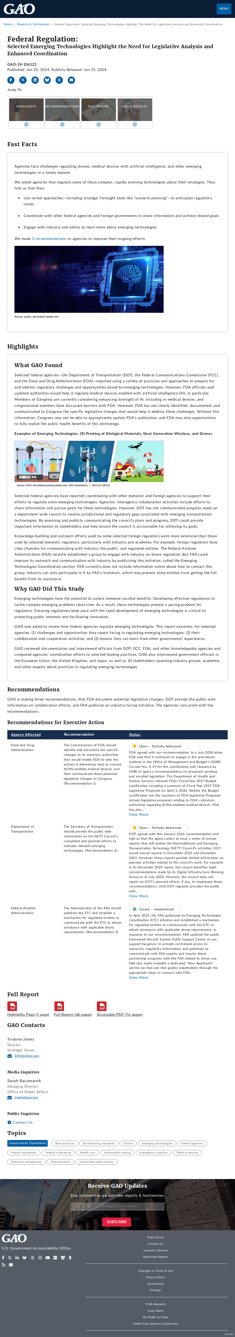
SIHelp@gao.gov (26, 1056)
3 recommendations (49, 239)
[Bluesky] (49, 80)
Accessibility (155, 1283)
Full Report (98, 106)
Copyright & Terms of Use (155, 1270)
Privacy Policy (155, 1277)
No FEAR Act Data (155, 1317)
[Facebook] (12, 80)
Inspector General (156, 1250)
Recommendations (62, 106)
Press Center (155, 1237)
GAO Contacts (135, 106)
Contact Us (22, 1122)
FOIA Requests (155, 1304)
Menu (224, 8)
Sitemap (155, 1290)
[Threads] (61, 80)
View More (138, 814)
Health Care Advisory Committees (155, 1323)
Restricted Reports (155, 1256)
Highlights (26, 106)
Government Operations (27, 1143)
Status (134, 735)
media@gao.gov (26, 1097)
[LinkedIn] (36, 80)
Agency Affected (26, 735)
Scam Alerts (155, 1310)
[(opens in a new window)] (3, 1257)
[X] (24, 80)
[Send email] (73, 80)
